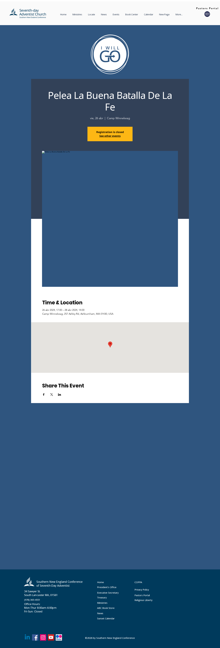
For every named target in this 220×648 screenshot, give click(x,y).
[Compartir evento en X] (51, 394)
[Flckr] (59, 637)
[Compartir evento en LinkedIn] (59, 394)
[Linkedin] (27, 637)
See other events (110, 136)
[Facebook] (35, 637)
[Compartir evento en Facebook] (43, 394)
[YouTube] (51, 637)
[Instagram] (43, 637)
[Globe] (207, 14)
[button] (92, 14)
